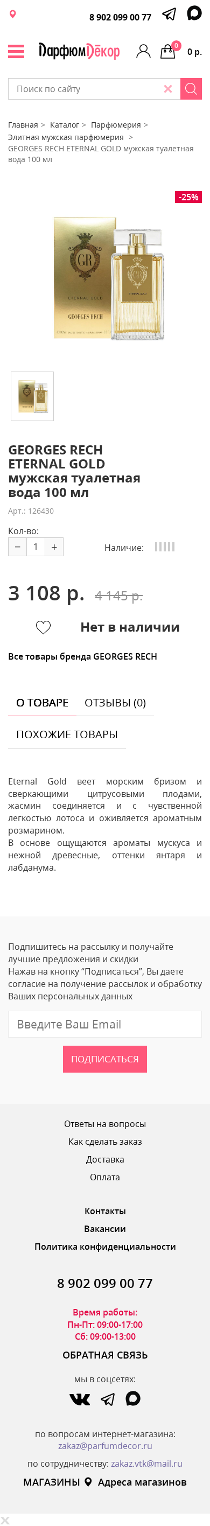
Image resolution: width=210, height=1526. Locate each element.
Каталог (64, 125)
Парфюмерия (116, 125)
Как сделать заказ (105, 1141)
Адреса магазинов (142, 1481)
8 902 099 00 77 (120, 17)
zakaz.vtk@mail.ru (147, 1463)
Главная (23, 125)
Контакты (105, 1211)
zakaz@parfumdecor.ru (105, 1446)
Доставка (105, 1159)
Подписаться (105, 1059)
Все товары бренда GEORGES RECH (82, 656)
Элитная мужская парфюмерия (67, 137)
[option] (105, 277)
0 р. (188, 49)
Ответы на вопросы (105, 1124)
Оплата (105, 1177)
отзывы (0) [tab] (115, 702)
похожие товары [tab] (67, 734)
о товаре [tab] (42, 702)
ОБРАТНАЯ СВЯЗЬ (105, 1354)
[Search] (191, 89)
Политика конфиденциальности (105, 1246)
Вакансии (105, 1229)
